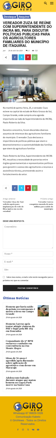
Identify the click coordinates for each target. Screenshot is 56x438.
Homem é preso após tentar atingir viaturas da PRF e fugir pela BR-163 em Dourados (20, 328)
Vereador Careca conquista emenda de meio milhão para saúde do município (41, 205)
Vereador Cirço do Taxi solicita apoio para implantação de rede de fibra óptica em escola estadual (13, 207)
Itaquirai (24, 17)
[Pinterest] (28, 57)
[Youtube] (38, 429)
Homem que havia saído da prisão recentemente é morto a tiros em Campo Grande (20, 310)
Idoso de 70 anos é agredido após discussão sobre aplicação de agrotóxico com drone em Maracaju (21, 363)
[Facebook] (15, 57)
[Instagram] (23, 429)
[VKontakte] (33, 429)
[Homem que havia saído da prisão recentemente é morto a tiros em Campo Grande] (43, 310)
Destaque (10, 17)
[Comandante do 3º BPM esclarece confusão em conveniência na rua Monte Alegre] (43, 345)
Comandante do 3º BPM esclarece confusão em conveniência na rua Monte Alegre (19, 345)
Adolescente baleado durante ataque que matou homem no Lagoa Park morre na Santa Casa (21, 382)
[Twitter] (21, 57)
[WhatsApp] (34, 57)
